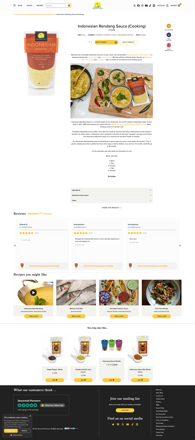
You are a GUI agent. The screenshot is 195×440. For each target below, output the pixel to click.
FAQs (157, 405)
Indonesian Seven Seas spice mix (138, 55)
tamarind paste (106, 57)
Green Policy (160, 408)
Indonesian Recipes (27, 311)
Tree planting (160, 429)
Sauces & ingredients (27, 14)
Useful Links (160, 432)
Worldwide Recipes (40, 311)
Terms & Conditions (162, 420)
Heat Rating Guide (162, 411)
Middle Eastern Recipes (161, 311)
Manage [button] (24, 431)
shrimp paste (92, 57)
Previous (15, 246)
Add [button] (54, 380)
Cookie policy (160, 399)
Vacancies (159, 435)
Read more (18, 427)
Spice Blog (159, 393)
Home (16, 14)
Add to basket (101, 42)
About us (159, 390)
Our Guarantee (161, 414)
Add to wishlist (128, 42)
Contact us (159, 396)
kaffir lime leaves (87, 60)
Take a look (33, 316)
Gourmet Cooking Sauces (46, 14)
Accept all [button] (11, 431)
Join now (125, 410)
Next (180, 246)
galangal (148, 57)
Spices (29, 6)
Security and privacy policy (164, 417)
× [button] (30, 416)
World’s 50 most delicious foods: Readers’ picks (129, 124)
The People (159, 423)
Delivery (158, 402)
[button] (17, 435)
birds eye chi (101, 60)
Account (161, 6)
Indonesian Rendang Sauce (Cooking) (44, 266)
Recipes (40, 6)
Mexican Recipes (76, 311)
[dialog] (17, 426)
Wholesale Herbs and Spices (165, 426)
